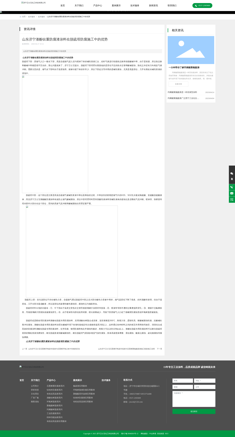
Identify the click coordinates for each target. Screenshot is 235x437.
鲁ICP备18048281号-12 (129, 434)
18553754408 (146, 394)
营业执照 (160, 434)
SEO (166, 434)
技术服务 (31, 17)
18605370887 (134, 394)
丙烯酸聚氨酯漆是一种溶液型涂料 (182, 92)
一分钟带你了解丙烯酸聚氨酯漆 (184, 67)
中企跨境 (152, 434)
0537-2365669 (135, 398)
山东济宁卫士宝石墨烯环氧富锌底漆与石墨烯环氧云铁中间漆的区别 (54, 349)
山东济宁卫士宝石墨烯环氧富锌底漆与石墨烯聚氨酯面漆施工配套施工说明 (126, 349)
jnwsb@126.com (136, 402)
